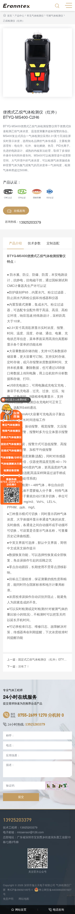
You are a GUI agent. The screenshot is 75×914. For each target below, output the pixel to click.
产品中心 (19, 15)
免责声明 (8, 898)
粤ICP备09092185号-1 (20, 890)
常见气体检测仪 (35, 15)
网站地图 (24, 898)
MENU (68, 5)
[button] (33, 93)
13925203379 (30, 222)
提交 (21, 796)
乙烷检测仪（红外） (14, 20)
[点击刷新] (57, 785)
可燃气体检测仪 (54, 15)
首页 (9, 15)
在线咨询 (19, 211)
